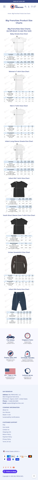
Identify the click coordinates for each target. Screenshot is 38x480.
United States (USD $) (11, 451)
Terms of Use (7, 441)
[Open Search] (25, 6)
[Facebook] (3, 467)
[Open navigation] (4, 6)
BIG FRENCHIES (18, 476)
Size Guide (6, 427)
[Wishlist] (32, 7)
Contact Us (6, 429)
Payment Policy (7, 437)
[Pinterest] (8, 467)
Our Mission (6, 412)
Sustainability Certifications (11, 417)
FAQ (4, 425)
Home (9, 13)
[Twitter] (11, 467)
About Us (5, 410)
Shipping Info (7, 432)
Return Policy (7, 434)
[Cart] (34, 6)
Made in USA (7, 415)
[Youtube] (13, 467)
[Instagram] (6, 467)
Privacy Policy (7, 439)
